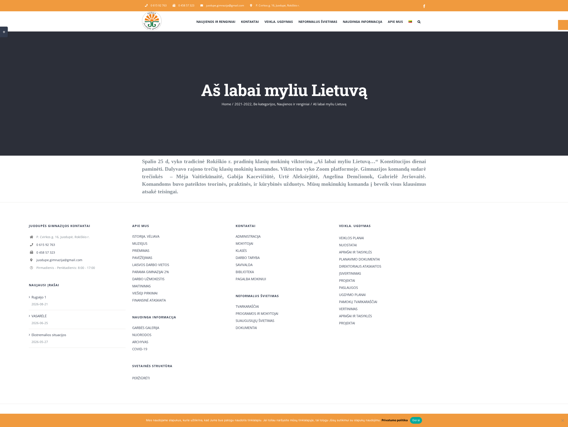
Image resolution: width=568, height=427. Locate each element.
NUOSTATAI (348, 245)
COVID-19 (139, 349)
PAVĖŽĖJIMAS (142, 257)
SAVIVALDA (244, 264)
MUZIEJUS (139, 243)
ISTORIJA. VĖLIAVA (145, 236)
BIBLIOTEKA (245, 272)
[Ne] (562, 420)
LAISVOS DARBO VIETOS (150, 264)
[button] (419, 21)
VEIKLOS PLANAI (351, 238)
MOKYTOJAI (244, 243)
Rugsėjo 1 (39, 297)
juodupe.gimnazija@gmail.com (59, 260)
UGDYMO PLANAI (352, 294)
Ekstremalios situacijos (49, 335)
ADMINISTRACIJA (248, 236)
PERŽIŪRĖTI (141, 378)
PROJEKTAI (347, 280)
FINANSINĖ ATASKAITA (149, 300)
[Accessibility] (563, 25)
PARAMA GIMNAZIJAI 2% (150, 272)
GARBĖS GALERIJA (145, 327)
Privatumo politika (395, 420)
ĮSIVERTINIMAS (350, 273)
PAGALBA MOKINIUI (251, 279)
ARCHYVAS (140, 342)
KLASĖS (241, 250)
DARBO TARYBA (248, 257)
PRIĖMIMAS (140, 250)
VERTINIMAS (348, 309)
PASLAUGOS (348, 287)
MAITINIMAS (141, 286)
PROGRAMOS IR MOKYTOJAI (257, 313)
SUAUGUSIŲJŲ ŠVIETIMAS (255, 320)
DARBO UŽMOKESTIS (148, 279)
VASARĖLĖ (39, 316)
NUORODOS (141, 335)
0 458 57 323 (45, 252)
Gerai (416, 420)
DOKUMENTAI (246, 327)
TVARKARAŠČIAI (247, 306)
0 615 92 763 (45, 245)
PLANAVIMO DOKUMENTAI (359, 259)
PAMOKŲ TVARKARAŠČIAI (358, 302)
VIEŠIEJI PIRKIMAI (145, 293)
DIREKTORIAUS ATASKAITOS (360, 266)
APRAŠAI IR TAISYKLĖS (355, 252)
